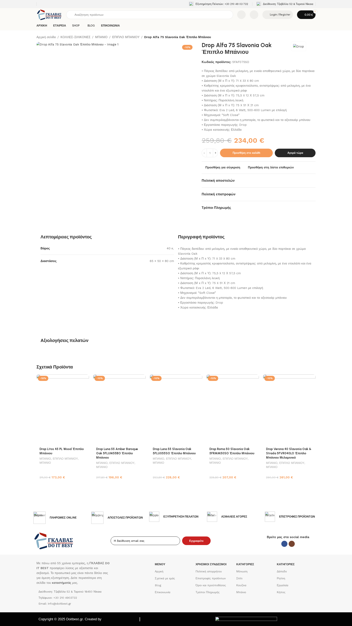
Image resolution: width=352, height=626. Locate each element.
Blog (158, 585)
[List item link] (73, 597)
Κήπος (281, 592)
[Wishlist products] (254, 15)
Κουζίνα (241, 585)
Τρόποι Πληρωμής (208, 592)
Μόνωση (242, 571)
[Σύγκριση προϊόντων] (241, 15)
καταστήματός (61, 583)
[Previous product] (303, 37)
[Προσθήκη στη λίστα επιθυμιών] (84, 379)
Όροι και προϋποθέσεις (211, 585)
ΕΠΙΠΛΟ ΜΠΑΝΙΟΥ (126, 37)
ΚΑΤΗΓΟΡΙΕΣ (245, 564)
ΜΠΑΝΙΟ (101, 37)
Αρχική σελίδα (46, 37)
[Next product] (313, 37)
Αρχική (159, 571)
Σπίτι (239, 578)
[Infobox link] (218, 4)
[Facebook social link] (284, 544)
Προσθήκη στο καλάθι (246, 152)
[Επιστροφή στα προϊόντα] (308, 37)
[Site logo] (49, 14)
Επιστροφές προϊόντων (211, 578)
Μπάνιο (241, 592)
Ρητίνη (281, 578)
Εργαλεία (282, 585)
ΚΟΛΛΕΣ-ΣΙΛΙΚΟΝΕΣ (75, 37)
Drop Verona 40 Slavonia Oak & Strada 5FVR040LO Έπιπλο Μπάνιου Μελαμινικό (288, 453)
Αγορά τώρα (295, 152)
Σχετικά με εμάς (165, 578)
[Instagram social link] (292, 544)
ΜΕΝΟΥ (160, 564)
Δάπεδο (282, 571)
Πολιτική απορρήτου (209, 571)
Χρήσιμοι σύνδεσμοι (211, 564)
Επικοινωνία (162, 592)
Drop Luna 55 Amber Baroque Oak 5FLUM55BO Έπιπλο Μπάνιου (117, 453)
